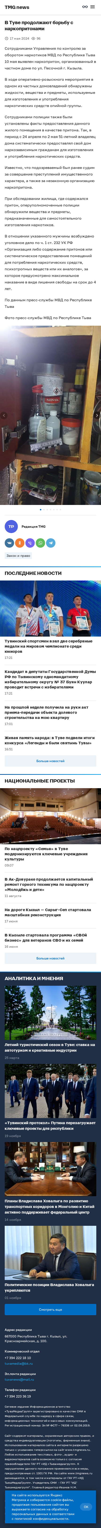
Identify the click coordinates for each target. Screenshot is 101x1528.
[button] (40, 509)
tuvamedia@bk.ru (19, 1363)
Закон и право (18, 556)
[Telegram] (50, 543)
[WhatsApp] (40, 543)
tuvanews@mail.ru (19, 1379)
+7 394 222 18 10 (18, 1358)
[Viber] (30, 543)
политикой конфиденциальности (41, 1518)
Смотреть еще (50, 1309)
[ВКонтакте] (9, 543)
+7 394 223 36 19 (18, 1396)
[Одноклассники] (19, 543)
